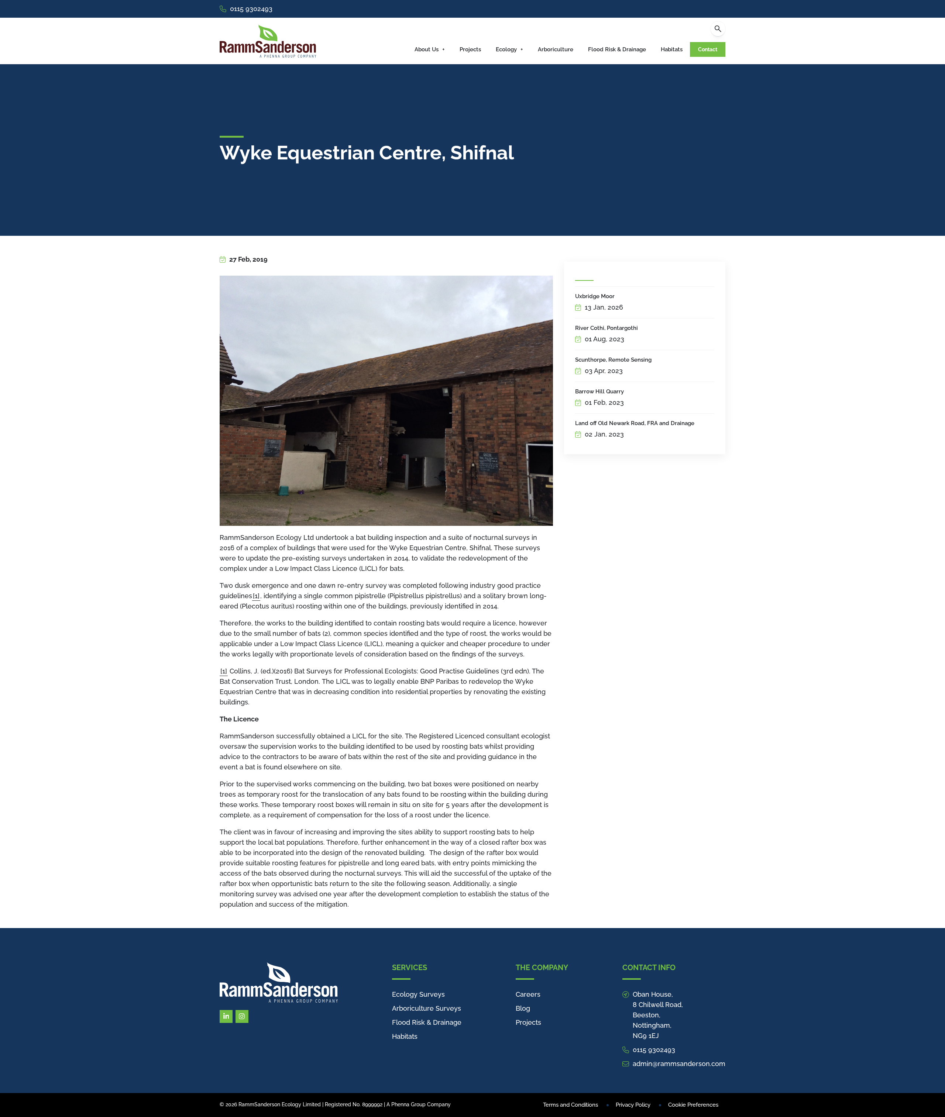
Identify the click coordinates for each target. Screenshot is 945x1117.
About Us (427, 49)
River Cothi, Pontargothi (606, 328)
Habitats (672, 49)
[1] (256, 596)
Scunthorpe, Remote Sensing (613, 359)
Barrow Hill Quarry (599, 391)
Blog (523, 1008)
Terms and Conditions (570, 1105)
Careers (528, 994)
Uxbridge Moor (595, 296)
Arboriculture (555, 49)
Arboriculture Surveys (426, 1008)
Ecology (506, 49)
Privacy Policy (633, 1105)
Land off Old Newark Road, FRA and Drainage (634, 423)
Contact (707, 49)
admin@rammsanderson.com (679, 1064)
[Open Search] (718, 28)
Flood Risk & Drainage (617, 49)
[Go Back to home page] (268, 41)
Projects (470, 49)
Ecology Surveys (418, 994)
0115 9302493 (251, 9)
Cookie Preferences (693, 1105)
